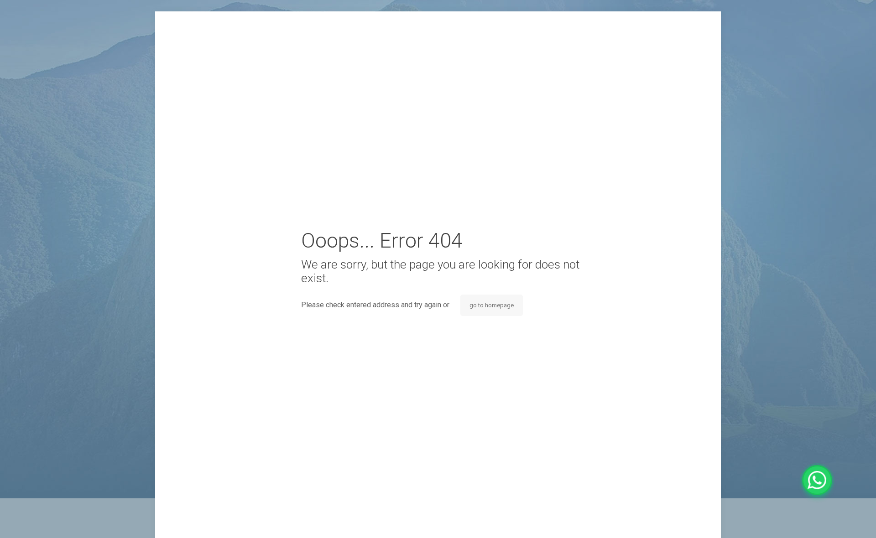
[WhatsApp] (817, 480)
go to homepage (491, 305)
